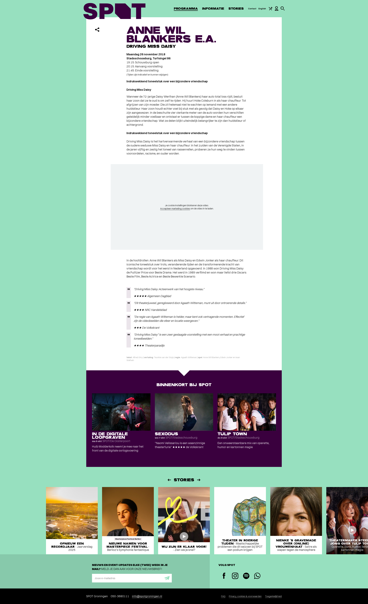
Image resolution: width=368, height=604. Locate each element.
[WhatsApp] (257, 576)
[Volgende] (199, 480)
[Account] (276, 10)
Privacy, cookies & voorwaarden (245, 596)
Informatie (213, 8)
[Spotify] (246, 576)
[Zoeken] (283, 9)
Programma (186, 8)
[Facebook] (224, 576)
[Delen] (97, 29)
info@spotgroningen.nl (147, 596)
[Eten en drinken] (271, 9)
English (262, 8)
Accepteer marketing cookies (175, 208)
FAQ (223, 596)
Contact (252, 8)
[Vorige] (169, 480)
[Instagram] (235, 576)
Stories (236, 8)
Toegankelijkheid (273, 596)
